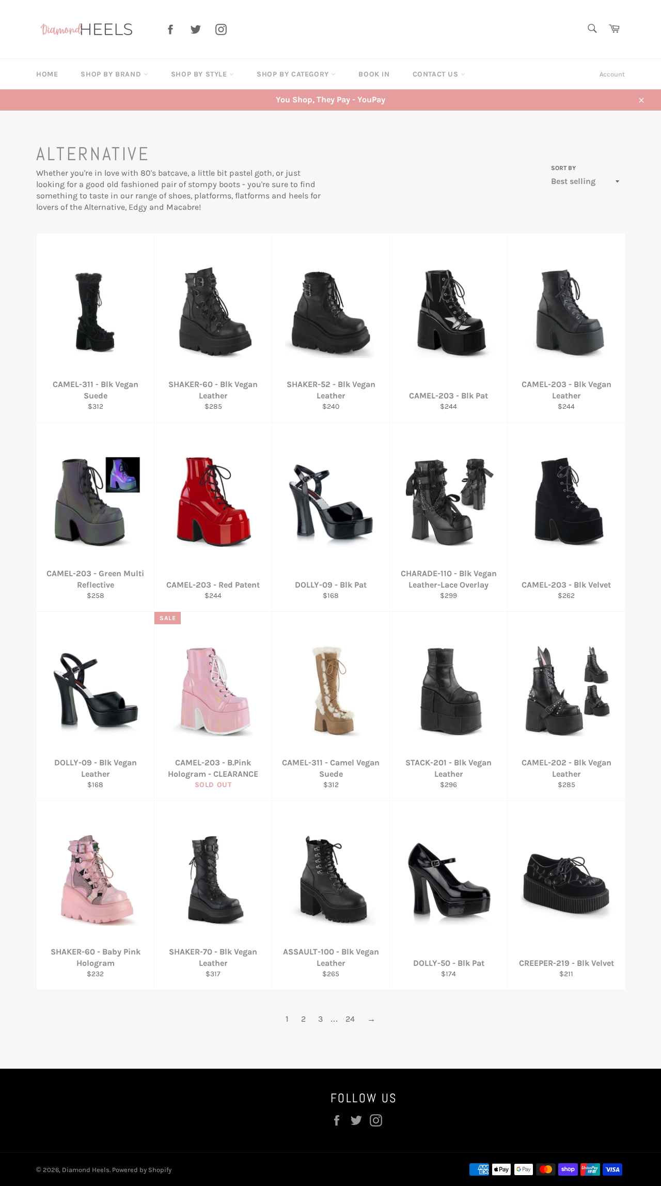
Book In (373, 74)
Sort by (563, 168)
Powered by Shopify (141, 1170)
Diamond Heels (85, 1170)
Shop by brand (112, 74)
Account (612, 74)
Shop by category (294, 74)
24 (350, 1019)
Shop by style (200, 74)
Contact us (437, 74)
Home (47, 74)
